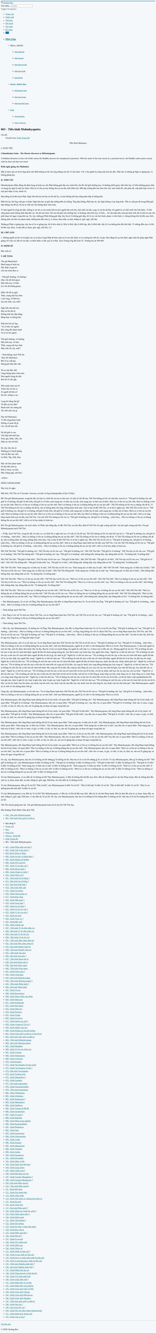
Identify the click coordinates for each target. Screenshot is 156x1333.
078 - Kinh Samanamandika (17, 1087)
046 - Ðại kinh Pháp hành (16, 987)
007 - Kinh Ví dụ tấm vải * (16, 866)
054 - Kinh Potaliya (13, 1012)
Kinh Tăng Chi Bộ (20, 71)
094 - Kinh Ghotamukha (15, 1136)
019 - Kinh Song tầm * (15, 903)
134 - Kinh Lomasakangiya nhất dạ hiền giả (23, 1261)
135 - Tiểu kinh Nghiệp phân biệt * (20, 1264)
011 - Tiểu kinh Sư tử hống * (17, 878)
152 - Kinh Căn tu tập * (15, 1317)
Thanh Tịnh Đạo (20, 116)
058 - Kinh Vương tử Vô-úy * (18, 1024)
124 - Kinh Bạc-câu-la (14, 1230)
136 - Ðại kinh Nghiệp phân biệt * (19, 1267)
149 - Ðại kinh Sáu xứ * (15, 1307)
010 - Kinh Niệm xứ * (14, 875)
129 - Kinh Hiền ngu (14, 1245)
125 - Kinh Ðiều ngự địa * (16, 1233)
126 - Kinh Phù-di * (13, 1236)
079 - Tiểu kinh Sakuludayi (16, 1090)
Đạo (7, 33)
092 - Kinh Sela (12, 1130)
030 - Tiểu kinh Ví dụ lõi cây (17, 937)
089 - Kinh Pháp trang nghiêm (18, 1121)
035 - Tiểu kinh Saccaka (15, 953)
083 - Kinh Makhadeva (15, 1102)
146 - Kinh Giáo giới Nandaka (18, 1298)
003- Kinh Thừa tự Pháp (15, 853)
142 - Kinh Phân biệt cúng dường (19, 1286)
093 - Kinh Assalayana (14, 1133)
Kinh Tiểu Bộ (18, 78)
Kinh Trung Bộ (19, 58)
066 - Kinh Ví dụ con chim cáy (18, 1049)
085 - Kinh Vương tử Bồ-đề (17, 1108)
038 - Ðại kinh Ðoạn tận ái (16, 962)
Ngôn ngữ (9, 17)
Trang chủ (9, 14)
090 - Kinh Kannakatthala (16, 1124)
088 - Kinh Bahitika (13, 1118)
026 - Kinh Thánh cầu (14, 925)
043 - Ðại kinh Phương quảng (17, 978)
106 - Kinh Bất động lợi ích (17, 1174)
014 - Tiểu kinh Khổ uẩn (15, 887)
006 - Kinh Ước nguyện (15, 863)
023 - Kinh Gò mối (13, 915)
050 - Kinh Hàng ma (14, 999)
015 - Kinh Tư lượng (14, 891)
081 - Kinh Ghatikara (14, 1096)
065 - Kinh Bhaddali (13, 1046)
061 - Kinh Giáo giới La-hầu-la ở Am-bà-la (23, 1034)
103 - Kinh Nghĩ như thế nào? (17, 1164)
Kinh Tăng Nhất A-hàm (22, 103)
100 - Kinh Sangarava (14, 1155)
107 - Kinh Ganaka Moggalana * (19, 1177)
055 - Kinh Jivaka (12, 1015)
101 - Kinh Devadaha (14, 1158)
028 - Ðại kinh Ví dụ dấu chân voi (19, 931)
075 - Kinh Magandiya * (15, 1077)
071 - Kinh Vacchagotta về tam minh (20, 1065)
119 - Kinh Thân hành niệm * (17, 1214)
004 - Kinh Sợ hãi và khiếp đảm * (19, 856)
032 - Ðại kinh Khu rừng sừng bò (19, 943)
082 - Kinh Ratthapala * (15, 1099)
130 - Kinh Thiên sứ (13, 1248)
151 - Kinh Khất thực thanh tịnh (18, 1314)
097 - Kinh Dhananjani (15, 1146)
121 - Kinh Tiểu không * (15, 1220)
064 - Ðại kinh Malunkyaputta (18, 1043)
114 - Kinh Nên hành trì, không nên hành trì (23, 1198)
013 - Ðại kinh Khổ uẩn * (16, 884)
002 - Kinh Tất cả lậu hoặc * (17, 850)
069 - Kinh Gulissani (14, 1059)
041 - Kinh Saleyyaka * (15, 971)
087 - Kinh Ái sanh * (14, 1115)
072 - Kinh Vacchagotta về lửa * (18, 1068)
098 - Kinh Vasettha (13, 1149)
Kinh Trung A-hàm (20, 97)
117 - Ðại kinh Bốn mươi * (16, 1208)
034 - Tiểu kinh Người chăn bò (18, 950)
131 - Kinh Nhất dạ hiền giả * (17, 1251)
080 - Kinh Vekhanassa (15, 1093)
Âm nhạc (9, 26)
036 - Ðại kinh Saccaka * (15, 956)
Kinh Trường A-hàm (21, 90)
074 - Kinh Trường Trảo (15, 1074)
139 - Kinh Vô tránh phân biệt (18, 1276)
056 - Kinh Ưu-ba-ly (14, 1018)
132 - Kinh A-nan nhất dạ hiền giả (19, 1255)
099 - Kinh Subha (12, 1152)
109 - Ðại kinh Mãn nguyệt (16, 1183)
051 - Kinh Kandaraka (14, 1002)
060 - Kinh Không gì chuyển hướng (20, 1031)
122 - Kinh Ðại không (14, 1223)
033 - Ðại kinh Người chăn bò (18, 947)
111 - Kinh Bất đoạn (13, 1189)
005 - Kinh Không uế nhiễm (17, 859)
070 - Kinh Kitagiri (13, 1062)
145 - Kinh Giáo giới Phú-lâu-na (19, 1295)
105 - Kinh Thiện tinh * (15, 1170)
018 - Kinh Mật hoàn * (15, 900)
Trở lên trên (6, 1324)
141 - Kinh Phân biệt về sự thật (18, 1283)
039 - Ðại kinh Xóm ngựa (16, 965)
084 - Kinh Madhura (13, 1105)
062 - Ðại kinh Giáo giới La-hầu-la (20, 1037)
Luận (12, 110)
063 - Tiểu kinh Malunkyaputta (18, 1040)
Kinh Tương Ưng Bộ (21, 65)
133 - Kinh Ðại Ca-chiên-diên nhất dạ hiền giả (24, 1258)
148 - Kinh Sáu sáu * (14, 1304)
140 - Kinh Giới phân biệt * (17, 1279)
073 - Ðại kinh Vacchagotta (16, 1071)
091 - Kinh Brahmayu (14, 1127)
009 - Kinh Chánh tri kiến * (17, 872)
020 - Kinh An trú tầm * (15, 906)
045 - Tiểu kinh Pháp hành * (17, 984)
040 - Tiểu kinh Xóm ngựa (16, 968)
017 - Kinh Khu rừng (14, 897)
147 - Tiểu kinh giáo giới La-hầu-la (20, 1301)
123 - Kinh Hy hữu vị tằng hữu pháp (20, 1227)
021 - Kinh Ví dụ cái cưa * (16, 909)
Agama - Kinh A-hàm (18, 84)
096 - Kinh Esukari (13, 1142)
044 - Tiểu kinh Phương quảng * (19, 981)
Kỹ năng (9, 29)
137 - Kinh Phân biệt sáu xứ (17, 1270)
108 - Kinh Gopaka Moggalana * (19, 1180)
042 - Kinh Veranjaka (14, 974)
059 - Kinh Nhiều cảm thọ (16, 1027)
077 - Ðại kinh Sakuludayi (16, 1083)
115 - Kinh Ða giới (13, 1202)
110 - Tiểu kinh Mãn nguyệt (17, 1186)
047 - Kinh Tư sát (12, 990)
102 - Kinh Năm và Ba (14, 1161)
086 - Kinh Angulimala (15, 1111)
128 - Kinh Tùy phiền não (16, 1242)
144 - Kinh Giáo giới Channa (17, 1292)
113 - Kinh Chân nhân (14, 1195)
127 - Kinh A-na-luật (14, 1239)
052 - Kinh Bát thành (14, 1006)
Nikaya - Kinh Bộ (16, 45)
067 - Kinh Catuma (13, 1052)
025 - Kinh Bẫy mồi (13, 922)
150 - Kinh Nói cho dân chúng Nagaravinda (23, 1310)
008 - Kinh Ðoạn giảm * (15, 869)
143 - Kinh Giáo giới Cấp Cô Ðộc (19, 1289)
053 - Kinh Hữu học (13, 1009)
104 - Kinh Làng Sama (14, 1167)
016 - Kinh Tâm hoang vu (16, 894)
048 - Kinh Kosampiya (14, 993)
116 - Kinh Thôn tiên (14, 1205)
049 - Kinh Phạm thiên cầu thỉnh (19, 996)
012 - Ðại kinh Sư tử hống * (17, 881)
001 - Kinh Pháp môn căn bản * (18, 847)
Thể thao (9, 20)
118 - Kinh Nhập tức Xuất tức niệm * (21, 1211)
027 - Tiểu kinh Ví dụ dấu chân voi (20, 928)
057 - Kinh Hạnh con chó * (16, 1021)
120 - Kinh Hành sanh (14, 1217)
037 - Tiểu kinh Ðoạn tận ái (16, 959)
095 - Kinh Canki (12, 1139)
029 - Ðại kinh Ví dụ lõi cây (17, 934)
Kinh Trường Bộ (19, 52)
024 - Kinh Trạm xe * (14, 919)
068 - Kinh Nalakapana (15, 1055)
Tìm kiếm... (6, 6)
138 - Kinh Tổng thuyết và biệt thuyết (21, 1273)
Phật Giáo (10, 39)
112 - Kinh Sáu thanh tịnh (16, 1192)
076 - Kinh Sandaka (13, 1080)
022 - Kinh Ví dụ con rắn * (16, 912)
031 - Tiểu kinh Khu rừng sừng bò (19, 940)
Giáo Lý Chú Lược (20, 123)
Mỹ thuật (9, 23)
